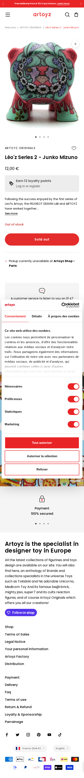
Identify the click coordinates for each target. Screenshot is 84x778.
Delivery (11, 684)
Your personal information (26, 649)
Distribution (14, 664)
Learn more (63, 3)
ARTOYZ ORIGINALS (30, 27)
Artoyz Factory (17, 656)
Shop (9, 627)
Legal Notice (15, 641)
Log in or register (28, 186)
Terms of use (15, 699)
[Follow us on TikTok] (60, 735)
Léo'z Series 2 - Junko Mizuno (62, 27)
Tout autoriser (42, 442)
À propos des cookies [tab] (63, 316)
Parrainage (14, 721)
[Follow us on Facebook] (7, 735)
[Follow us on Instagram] (28, 735)
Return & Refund (18, 707)
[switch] (73, 399)
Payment (12, 677)
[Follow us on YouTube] (49, 735)
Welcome (10, 27)
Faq (8, 692)
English (60, 748)
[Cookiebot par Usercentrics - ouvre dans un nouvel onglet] (61, 305)
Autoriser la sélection (42, 456)
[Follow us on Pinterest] (39, 735)
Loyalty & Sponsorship (23, 714)
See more (11, 213)
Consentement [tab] (15, 316)
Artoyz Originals (20, 148)
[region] (42, 505)
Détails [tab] (37, 316)
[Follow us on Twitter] (17, 735)
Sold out (41, 239)
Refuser (42, 469)
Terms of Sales (17, 634)
